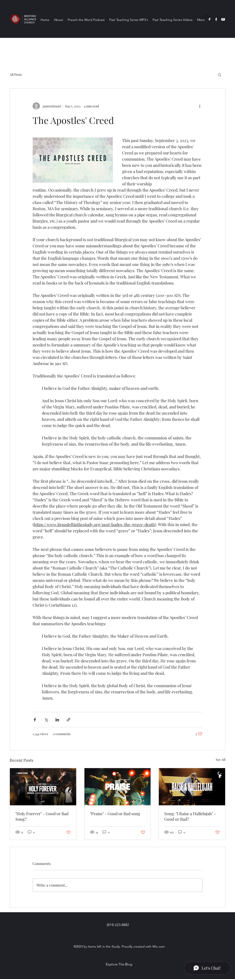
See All (220, 759)
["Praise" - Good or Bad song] (117, 786)
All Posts (16, 74)
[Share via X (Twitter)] (46, 719)
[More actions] (199, 106)
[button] (219, 74)
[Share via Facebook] (35, 719)
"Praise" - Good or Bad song (115, 813)
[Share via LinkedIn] (57, 719)
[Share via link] (68, 719)
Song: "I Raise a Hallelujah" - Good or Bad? (190, 816)
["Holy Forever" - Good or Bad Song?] (43, 786)
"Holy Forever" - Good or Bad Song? (41, 816)
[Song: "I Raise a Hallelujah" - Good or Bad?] (192, 786)
